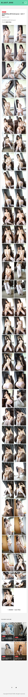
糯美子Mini (8, 22)
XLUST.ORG (7, 3)
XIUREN (4, 11)
